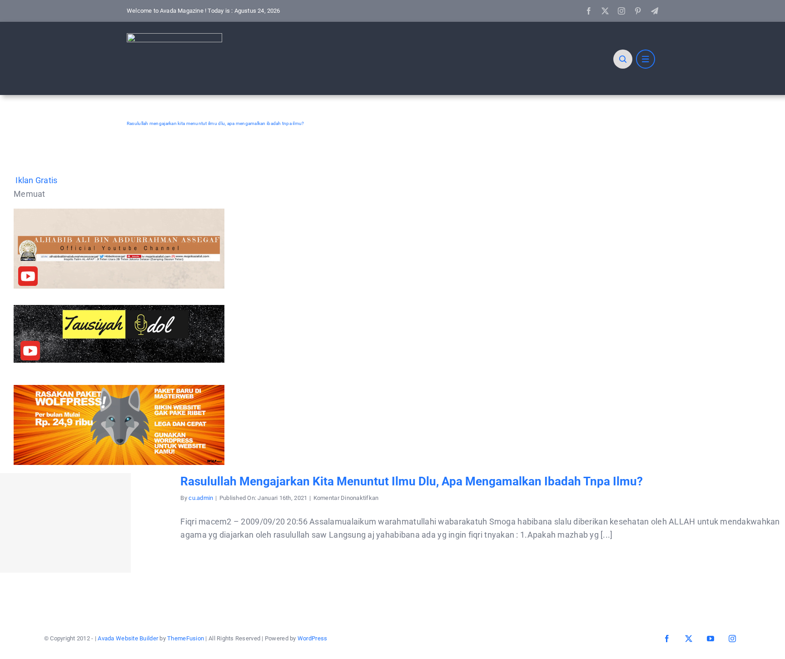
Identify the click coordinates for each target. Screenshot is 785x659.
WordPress (312, 638)
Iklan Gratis (36, 180)
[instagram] (621, 11)
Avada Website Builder (128, 638)
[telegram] (654, 11)
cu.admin (201, 497)
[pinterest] (637, 11)
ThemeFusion (185, 638)
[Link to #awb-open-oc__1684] (645, 59)
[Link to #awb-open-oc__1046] (622, 59)
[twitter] (605, 11)
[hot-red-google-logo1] (174, 37)
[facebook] (588, 11)
